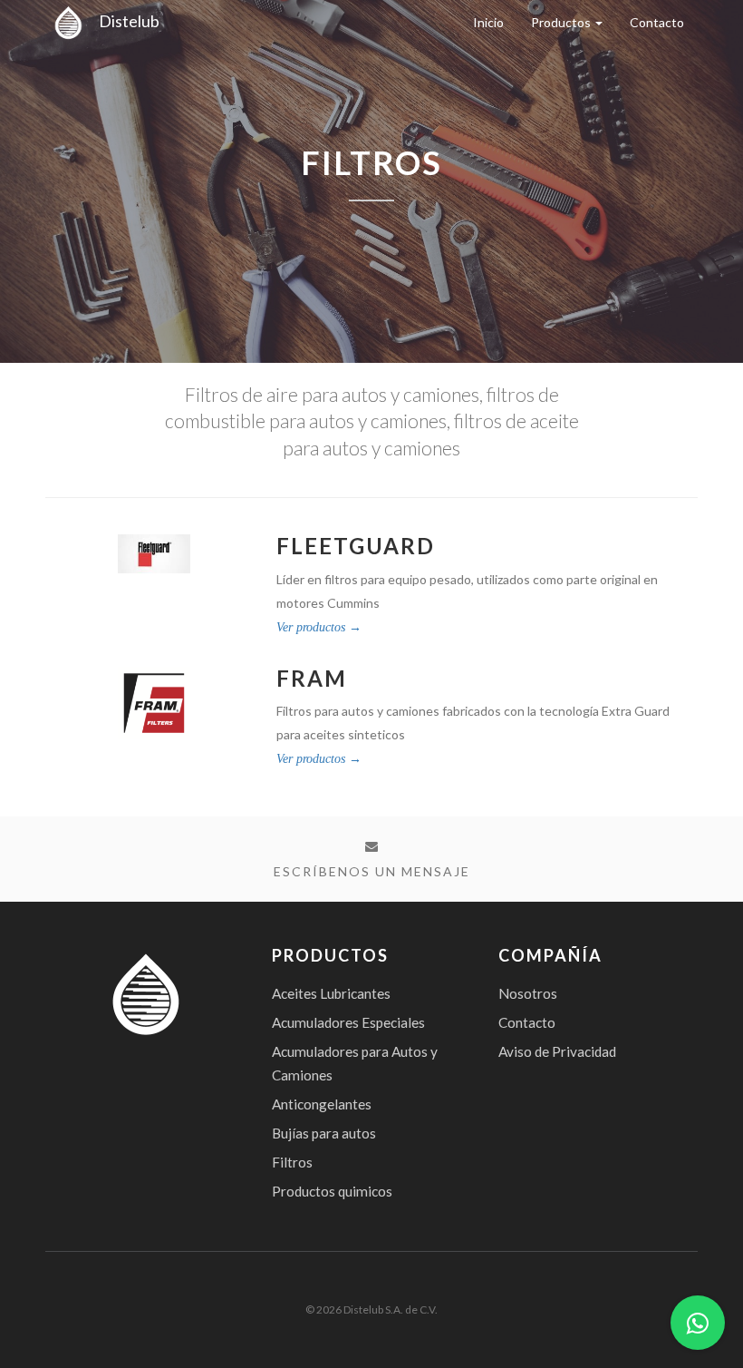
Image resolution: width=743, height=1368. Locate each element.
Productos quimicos (332, 1191)
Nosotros (527, 993)
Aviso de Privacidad (557, 1051)
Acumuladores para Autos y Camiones (355, 1063)
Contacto (657, 22)
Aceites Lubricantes (331, 993)
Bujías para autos (324, 1133)
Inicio (488, 22)
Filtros (292, 1162)
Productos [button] (562, 22)
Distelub (125, 21)
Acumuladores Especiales (348, 1022)
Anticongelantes (322, 1104)
